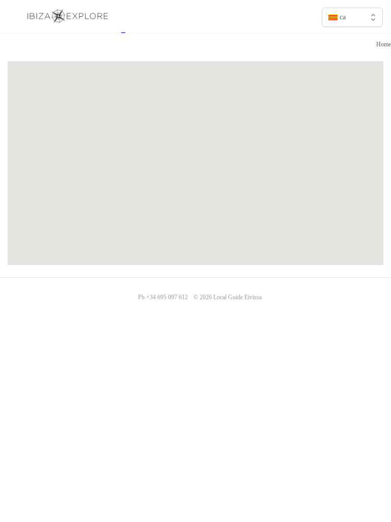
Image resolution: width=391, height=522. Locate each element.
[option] (352, 39)
